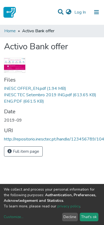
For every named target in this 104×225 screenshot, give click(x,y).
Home (10, 31)
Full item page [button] (25, 151)
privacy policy (68, 206)
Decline (69, 216)
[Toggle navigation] (96, 12)
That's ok (89, 216)
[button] (68, 12)
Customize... (13, 216)
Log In (80, 12)
